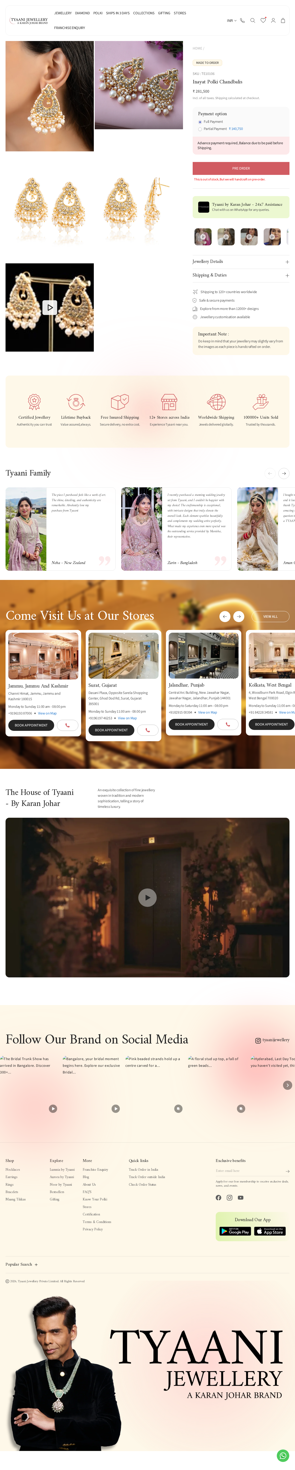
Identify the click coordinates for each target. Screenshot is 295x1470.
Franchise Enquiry (95, 1170)
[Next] (287, 1085)
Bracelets (12, 1192)
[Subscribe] (287, 1171)
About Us (89, 1185)
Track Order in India (143, 1170)
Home (197, 48)
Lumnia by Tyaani (62, 1170)
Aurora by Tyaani (62, 1177)
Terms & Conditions (97, 1222)
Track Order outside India (147, 1177)
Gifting (54, 1200)
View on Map (47, 713)
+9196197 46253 (100, 718)
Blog (86, 1177)
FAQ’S (87, 1192)
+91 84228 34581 (261, 712)
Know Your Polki (95, 1200)
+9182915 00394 (180, 712)
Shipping (221, 98)
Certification (91, 1214)
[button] (253, 20)
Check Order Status (142, 1185)
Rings (9, 1185)
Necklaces (13, 1170)
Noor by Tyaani (61, 1185)
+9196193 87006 (20, 713)
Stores (87, 1207)
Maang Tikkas (16, 1200)
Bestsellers (57, 1192)
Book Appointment (31, 725)
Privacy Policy (93, 1229)
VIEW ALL (270, 616)
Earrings (12, 1177)
